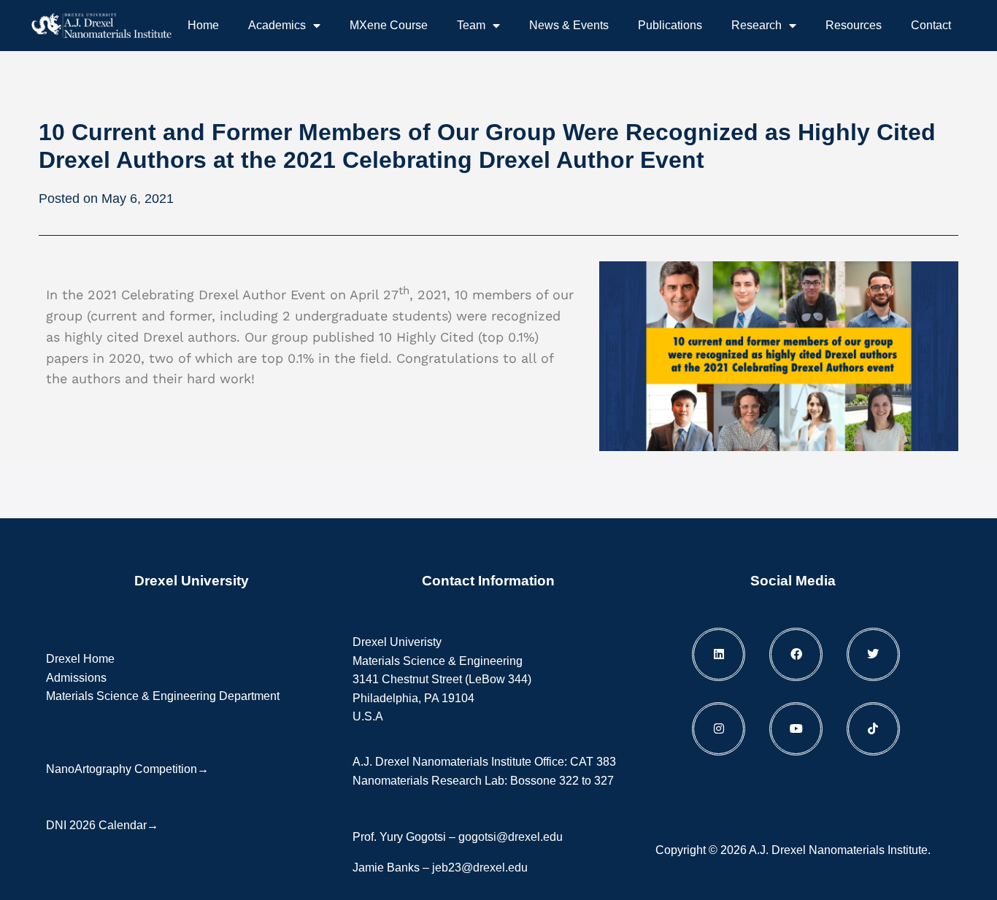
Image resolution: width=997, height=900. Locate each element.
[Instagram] (718, 728)
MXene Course (389, 25)
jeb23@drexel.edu (480, 867)
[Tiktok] (873, 728)
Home (203, 25)
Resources (853, 25)
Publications (670, 25)
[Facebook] (796, 654)
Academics (277, 25)
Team (471, 25)
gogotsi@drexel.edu (510, 837)
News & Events (569, 25)
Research (756, 25)
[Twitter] (873, 654)
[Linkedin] (718, 654)
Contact (931, 25)
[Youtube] (796, 728)
